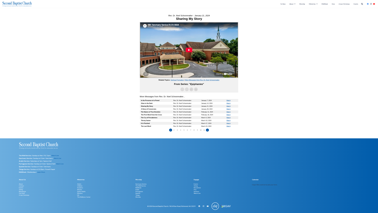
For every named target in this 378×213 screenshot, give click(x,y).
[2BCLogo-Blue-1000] (17, 4)
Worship (138, 197)
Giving (21, 189)
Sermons (196, 191)
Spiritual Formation (177, 80)
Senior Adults (81, 191)
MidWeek (138, 188)
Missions (80, 193)
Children (79, 186)
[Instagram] (370, 4)
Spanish (137, 193)
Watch (229, 100)
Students (80, 188)
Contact (21, 186)
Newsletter (22, 191)
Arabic (137, 189)
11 (204, 130)
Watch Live (55, 155)
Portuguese (139, 191)
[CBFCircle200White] (215, 206)
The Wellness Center (83, 197)
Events (21, 188)
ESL (78, 195)
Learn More (41, 172)
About (21, 184)
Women (79, 189)
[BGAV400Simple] (226, 206)
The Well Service (140, 186)
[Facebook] (367, 4)
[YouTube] (374, 4)
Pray (195, 189)
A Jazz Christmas (24, 195)
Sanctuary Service (140, 184)
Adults (79, 184)
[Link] (305, 188)
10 (201, 130)
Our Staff (22, 193)
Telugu (137, 195)
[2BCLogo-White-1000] (189, 145)
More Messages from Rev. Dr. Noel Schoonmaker (202, 80)
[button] (362, 4)
